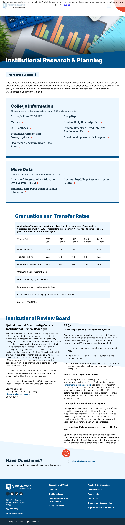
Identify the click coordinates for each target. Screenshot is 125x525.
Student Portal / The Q (58, 485)
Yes (65, 4)
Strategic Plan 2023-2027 (26, 116)
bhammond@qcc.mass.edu (19, 394)
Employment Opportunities (100, 503)
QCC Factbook (19, 127)
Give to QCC (93, 498)
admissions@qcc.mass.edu (15, 513)
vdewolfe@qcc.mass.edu (83, 461)
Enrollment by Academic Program (85, 137)
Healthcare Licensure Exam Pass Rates (31, 144)
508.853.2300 (12, 509)
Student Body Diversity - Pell (81, 122)
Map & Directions (56, 506)
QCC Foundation (56, 494)
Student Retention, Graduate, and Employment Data (85, 129)
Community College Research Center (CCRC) (86, 181)
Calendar (53, 489)
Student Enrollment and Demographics (26, 135)
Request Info (93, 494)
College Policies (95, 489)
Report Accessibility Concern (101, 507)
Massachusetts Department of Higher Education (34, 190)
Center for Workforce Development (58, 499)
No (69, 4)
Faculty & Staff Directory (99, 485)
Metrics (15, 122)
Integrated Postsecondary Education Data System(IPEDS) (34, 181)
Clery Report (72, 116)
